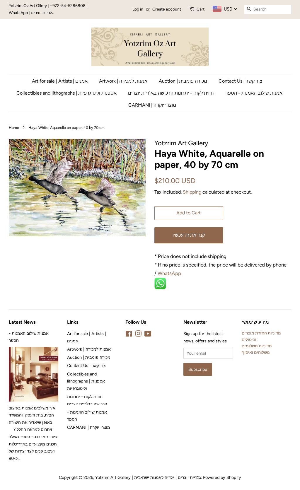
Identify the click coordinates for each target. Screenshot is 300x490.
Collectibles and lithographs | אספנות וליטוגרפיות (66, 93)
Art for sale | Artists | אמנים (60, 81)
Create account (166, 9)
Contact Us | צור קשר (240, 81)
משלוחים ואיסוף (256, 352)
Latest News (22, 322)
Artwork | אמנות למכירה (123, 81)
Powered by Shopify (222, 477)
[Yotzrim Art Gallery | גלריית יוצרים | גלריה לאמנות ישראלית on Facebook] (128, 334)
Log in (137, 9)
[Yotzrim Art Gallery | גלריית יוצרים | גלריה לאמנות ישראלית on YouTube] (147, 334)
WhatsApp (170, 273)
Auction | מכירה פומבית (183, 81)
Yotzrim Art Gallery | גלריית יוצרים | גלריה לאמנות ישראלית (148, 477)
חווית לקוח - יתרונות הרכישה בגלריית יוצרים (171, 93)
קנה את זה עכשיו (189, 235)
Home (14, 127)
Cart (200, 9)
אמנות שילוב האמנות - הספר (253, 93)
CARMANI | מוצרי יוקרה (152, 105)
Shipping (192, 192)
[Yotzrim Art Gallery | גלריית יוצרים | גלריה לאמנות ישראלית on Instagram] (138, 334)
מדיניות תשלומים (257, 346)
